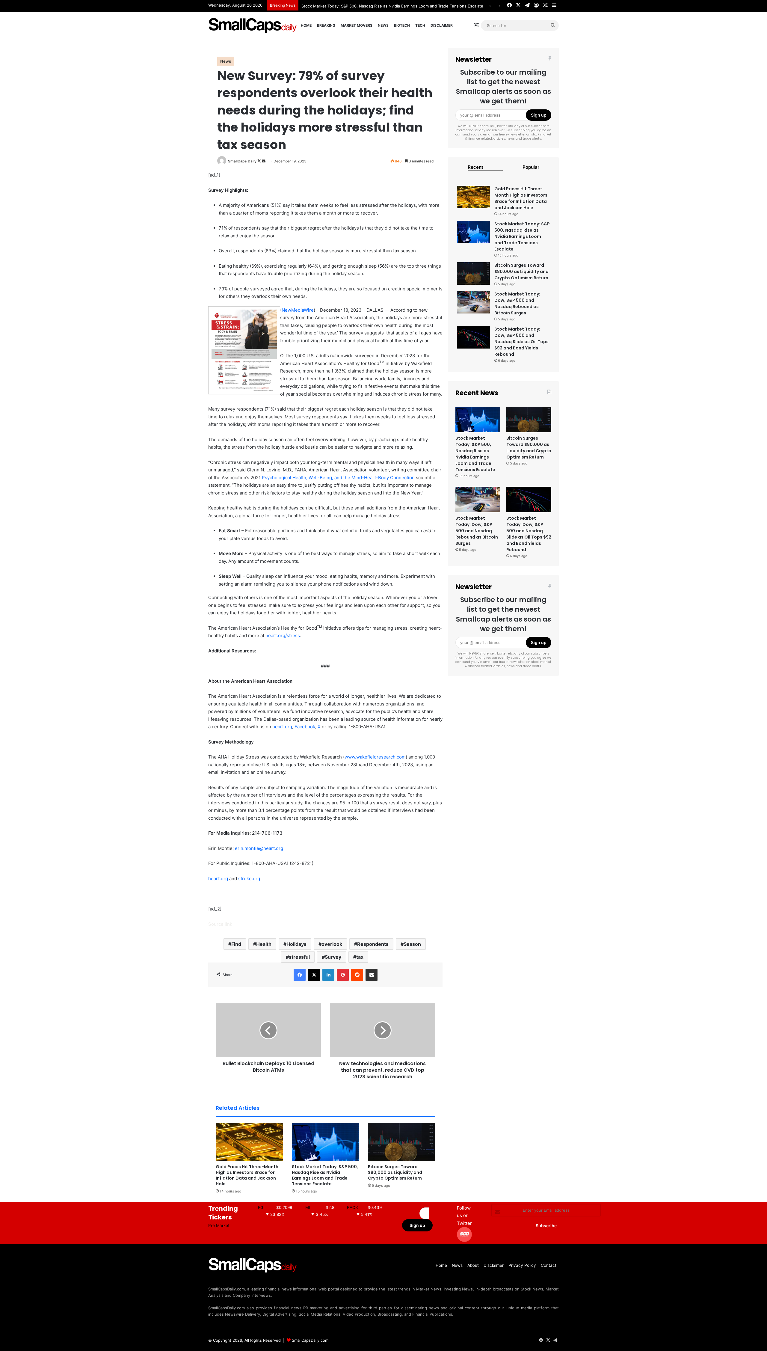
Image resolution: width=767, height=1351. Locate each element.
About (473, 1265)
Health (263, 944)
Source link (220, 924)
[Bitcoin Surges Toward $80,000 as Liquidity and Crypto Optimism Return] (401, 1142)
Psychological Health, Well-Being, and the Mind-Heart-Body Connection (338, 477)
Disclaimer (442, 25)
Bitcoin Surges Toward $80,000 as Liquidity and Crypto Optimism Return (395, 1172)
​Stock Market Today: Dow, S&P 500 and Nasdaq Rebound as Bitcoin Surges (517, 303)
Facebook (305, 726)
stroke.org (249, 878)
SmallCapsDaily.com (310, 1340)
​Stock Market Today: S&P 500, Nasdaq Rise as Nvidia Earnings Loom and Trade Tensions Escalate (392, 6)
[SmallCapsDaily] (253, 25)
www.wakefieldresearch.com (375, 757)
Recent (475, 167)
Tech (420, 25)
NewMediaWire (298, 310)
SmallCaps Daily (242, 161)
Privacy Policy (522, 1265)
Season (412, 944)
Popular (531, 167)
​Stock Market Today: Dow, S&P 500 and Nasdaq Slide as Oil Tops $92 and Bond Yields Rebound (521, 341)
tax (359, 957)
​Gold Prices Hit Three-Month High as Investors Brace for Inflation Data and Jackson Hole (247, 1175)
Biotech (402, 25)
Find (236, 944)
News (383, 25)
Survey (333, 957)
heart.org (282, 726)
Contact (548, 1265)
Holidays (296, 944)
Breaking (326, 25)
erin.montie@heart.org (259, 848)
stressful (299, 957)
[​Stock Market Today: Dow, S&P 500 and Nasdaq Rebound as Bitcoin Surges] (473, 302)
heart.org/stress (282, 635)
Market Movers (356, 25)
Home (306, 25)
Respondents (373, 944)
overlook (331, 944)
